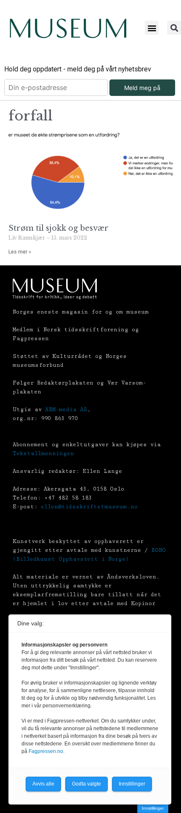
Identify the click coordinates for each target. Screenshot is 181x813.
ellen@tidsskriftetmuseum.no (89, 506)
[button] (152, 28)
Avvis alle (43, 784)
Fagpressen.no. (46, 751)
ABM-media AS (66, 409)
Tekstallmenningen (43, 453)
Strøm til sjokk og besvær (58, 228)
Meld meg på (142, 87)
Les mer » (19, 252)
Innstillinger (153, 808)
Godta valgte (86, 784)
